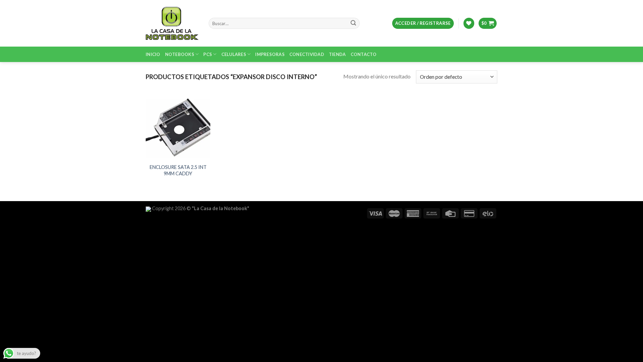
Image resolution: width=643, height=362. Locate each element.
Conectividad (306, 54)
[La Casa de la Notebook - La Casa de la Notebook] (172, 23)
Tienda (337, 54)
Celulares (233, 54)
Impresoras (270, 54)
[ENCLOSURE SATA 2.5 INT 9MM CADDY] (178, 127)
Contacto (364, 54)
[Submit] (353, 23)
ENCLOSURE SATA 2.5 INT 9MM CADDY (178, 170)
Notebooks (179, 54)
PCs (207, 54)
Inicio (153, 54)
